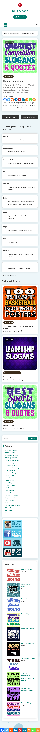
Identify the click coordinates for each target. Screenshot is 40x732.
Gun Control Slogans (27, 643)
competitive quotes (23, 90)
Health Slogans (9, 483)
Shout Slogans (20, 11)
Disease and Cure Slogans (13, 468)
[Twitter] (8, 99)
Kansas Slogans (26, 599)
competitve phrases (23, 92)
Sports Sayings (8, 425)
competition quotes (9, 87)
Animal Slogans (10, 453)
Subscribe (21, 17)
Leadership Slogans (10, 377)
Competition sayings (22, 87)
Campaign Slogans (11, 465)
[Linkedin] (16, 99)
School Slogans (10, 493)
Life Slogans (9, 488)
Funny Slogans (9, 480)
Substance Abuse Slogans (13, 505)
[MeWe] (23, 99)
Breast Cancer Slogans (12, 460)
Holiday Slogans (10, 485)
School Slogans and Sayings (12, 372)
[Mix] (26, 99)
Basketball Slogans (27, 703)
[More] (34, 99)
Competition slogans (9, 90)
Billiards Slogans (26, 614)
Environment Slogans (11, 473)
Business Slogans (10, 463)
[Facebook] (5, 99)
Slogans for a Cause (11, 495)
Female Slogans (10, 475)
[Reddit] (12, 99)
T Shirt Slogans (9, 508)
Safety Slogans (9, 490)
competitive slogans (9, 92)
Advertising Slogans (11, 450)
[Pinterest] (19, 99)
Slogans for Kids (10, 498)
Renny (20, 85)
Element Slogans (10, 470)
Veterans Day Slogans (28, 658)
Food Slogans (9, 478)
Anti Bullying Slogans (11, 455)
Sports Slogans (8, 76)
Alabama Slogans (26, 569)
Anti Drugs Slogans (11, 458)
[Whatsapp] (30, 99)
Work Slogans (9, 510)
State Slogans (9, 503)
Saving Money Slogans (28, 629)
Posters (7, 513)
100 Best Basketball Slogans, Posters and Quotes (18, 327)
